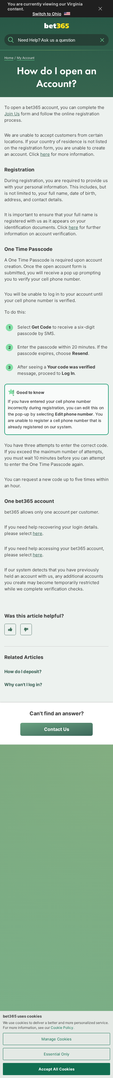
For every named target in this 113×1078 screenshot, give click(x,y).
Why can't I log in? (23, 684)
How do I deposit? (22, 671)
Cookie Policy (62, 1027)
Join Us (12, 113)
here (45, 154)
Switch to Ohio (46, 13)
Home (8, 58)
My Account (25, 58)
